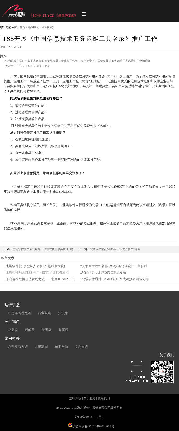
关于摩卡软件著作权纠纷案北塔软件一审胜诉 (114, 266)
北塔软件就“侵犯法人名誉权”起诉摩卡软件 (36, 266)
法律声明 (75, 398)
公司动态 (48, 27)
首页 (22, 27)
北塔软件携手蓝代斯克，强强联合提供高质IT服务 (43, 249)
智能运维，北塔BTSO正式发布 (104, 272)
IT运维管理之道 (19, 313)
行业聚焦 (44, 313)
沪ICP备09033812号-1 (89, 417)
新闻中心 (33, 27)
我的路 (30, 330)
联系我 (63, 330)
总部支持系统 (18, 346)
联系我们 (104, 398)
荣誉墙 (47, 330)
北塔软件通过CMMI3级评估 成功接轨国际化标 (115, 279)
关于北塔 (89, 398)
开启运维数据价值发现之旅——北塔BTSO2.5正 (40, 279)
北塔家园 (41, 346)
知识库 (63, 313)
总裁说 (13, 330)
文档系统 (81, 346)
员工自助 (61, 346)
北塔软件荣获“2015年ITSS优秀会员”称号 (115, 249)
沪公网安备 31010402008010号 (93, 426)
